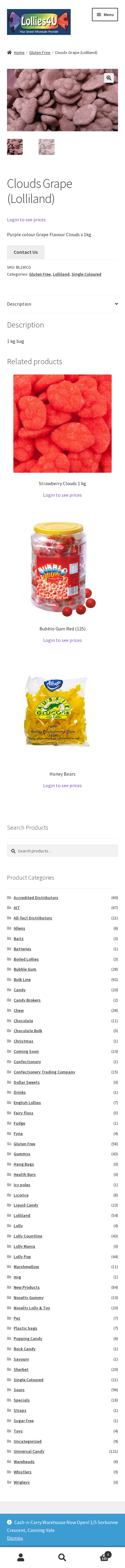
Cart (96, 1552)
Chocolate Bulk (28, 1030)
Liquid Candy (26, 1205)
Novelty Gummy (29, 1297)
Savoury (21, 1359)
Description (19, 304)
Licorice (21, 1195)
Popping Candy (28, 1338)
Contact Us (26, 252)
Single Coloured (86, 274)
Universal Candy (29, 1451)
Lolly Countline (28, 1236)
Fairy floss (23, 1113)
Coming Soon (26, 1051)
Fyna (18, 1133)
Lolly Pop (22, 1256)
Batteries (22, 949)
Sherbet (21, 1369)
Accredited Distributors (36, 897)
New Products (27, 1287)
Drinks (20, 1092)
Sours (19, 1389)
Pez (17, 1318)
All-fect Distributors (33, 918)
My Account (21, 1557)
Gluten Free (39, 52)
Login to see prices (26, 220)
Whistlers (23, 1472)
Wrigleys (22, 1482)
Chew (19, 1010)
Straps (20, 1410)
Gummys (22, 1154)
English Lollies (27, 1102)
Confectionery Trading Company (44, 1072)
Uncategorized (28, 1441)
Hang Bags (24, 1164)
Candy (19, 989)
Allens (19, 928)
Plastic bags (25, 1328)
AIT (17, 907)
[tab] (62, 304)
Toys (18, 1431)
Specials (22, 1400)
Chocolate (23, 1020)
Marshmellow (26, 1266)
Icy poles (22, 1184)
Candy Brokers (27, 1000)
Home (19, 52)
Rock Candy (24, 1348)
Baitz (19, 938)
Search (62, 1557)
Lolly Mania (24, 1246)
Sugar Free (24, 1420)
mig (17, 1277)
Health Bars (25, 1174)
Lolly (18, 1225)
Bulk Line (22, 979)
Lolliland (61, 274)
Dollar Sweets (27, 1082)
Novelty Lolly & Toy (32, 1308)
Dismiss (15, 1538)
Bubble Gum (25, 969)
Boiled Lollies (26, 959)
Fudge (19, 1123)
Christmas (23, 1041)
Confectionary (27, 1061)
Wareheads (24, 1461)
